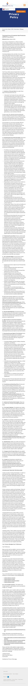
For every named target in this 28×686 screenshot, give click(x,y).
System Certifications (7, 679)
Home (9, 29)
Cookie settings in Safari (9, 582)
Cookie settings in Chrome (9, 578)
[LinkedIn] (8, 677)
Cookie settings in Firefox (9, 579)
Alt (6, 671)
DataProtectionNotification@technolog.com (11, 302)
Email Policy (20, 679)
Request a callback (20, 11)
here (16, 659)
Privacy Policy (14, 679)
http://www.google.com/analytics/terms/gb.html (14, 640)
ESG (12, 29)
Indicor (16, 673)
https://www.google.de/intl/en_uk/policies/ (13, 641)
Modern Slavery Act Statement (9, 680)
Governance (16, 29)
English (7, 9)
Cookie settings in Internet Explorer (11, 580)
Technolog (7, 4)
